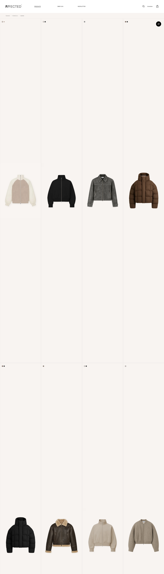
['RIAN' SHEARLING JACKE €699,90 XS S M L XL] (61, 535)
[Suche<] (144, 6)
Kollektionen (15, 15)
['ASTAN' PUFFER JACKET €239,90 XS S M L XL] (143, 190)
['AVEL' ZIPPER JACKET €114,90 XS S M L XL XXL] (61, 190)
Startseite (8, 15)
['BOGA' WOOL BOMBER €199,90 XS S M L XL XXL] (143, 535)
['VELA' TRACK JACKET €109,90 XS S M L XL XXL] (20, 190)
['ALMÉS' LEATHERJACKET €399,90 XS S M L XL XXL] (102, 190)
